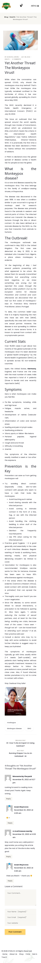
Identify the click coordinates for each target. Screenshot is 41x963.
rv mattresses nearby (22, 831)
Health (12, 17)
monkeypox (11, 723)
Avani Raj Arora (13, 57)
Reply (8, 798)
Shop (21, 954)
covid (7, 562)
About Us (13, 954)
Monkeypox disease (14, 728)
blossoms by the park (22, 776)
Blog (6, 17)
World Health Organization (16, 358)
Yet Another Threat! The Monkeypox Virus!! (20, 68)
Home (4, 954)
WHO (29, 728)
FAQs (28, 954)
